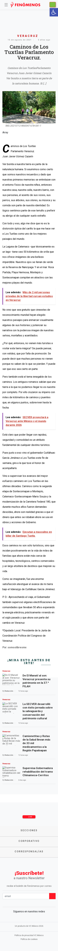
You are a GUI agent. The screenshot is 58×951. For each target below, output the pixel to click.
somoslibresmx (17, 647)
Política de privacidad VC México (29, 935)
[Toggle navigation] (6, 5)
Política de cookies (29, 939)
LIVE (30, 817)
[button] (54, 12)
